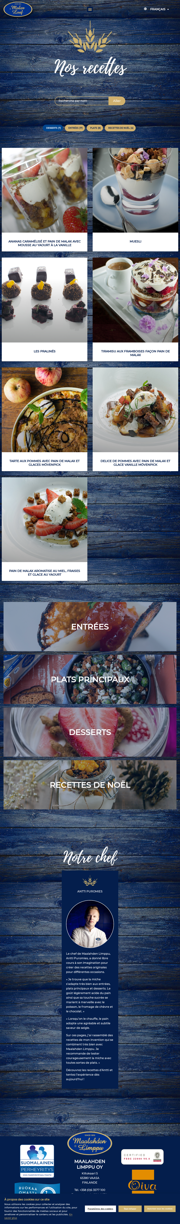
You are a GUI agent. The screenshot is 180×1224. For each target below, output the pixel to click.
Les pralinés (45, 351)
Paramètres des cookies (100, 1209)
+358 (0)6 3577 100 (92, 1190)
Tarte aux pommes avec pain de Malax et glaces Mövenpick (44, 462)
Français (157, 9)
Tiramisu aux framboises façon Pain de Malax (135, 353)
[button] (90, 9)
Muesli (135, 241)
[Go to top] (166, 1107)
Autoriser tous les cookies (159, 1209)
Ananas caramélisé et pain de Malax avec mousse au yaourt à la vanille (44, 243)
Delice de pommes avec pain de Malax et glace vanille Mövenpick (135, 462)
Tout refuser (130, 1209)
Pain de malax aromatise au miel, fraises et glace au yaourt (44, 572)
